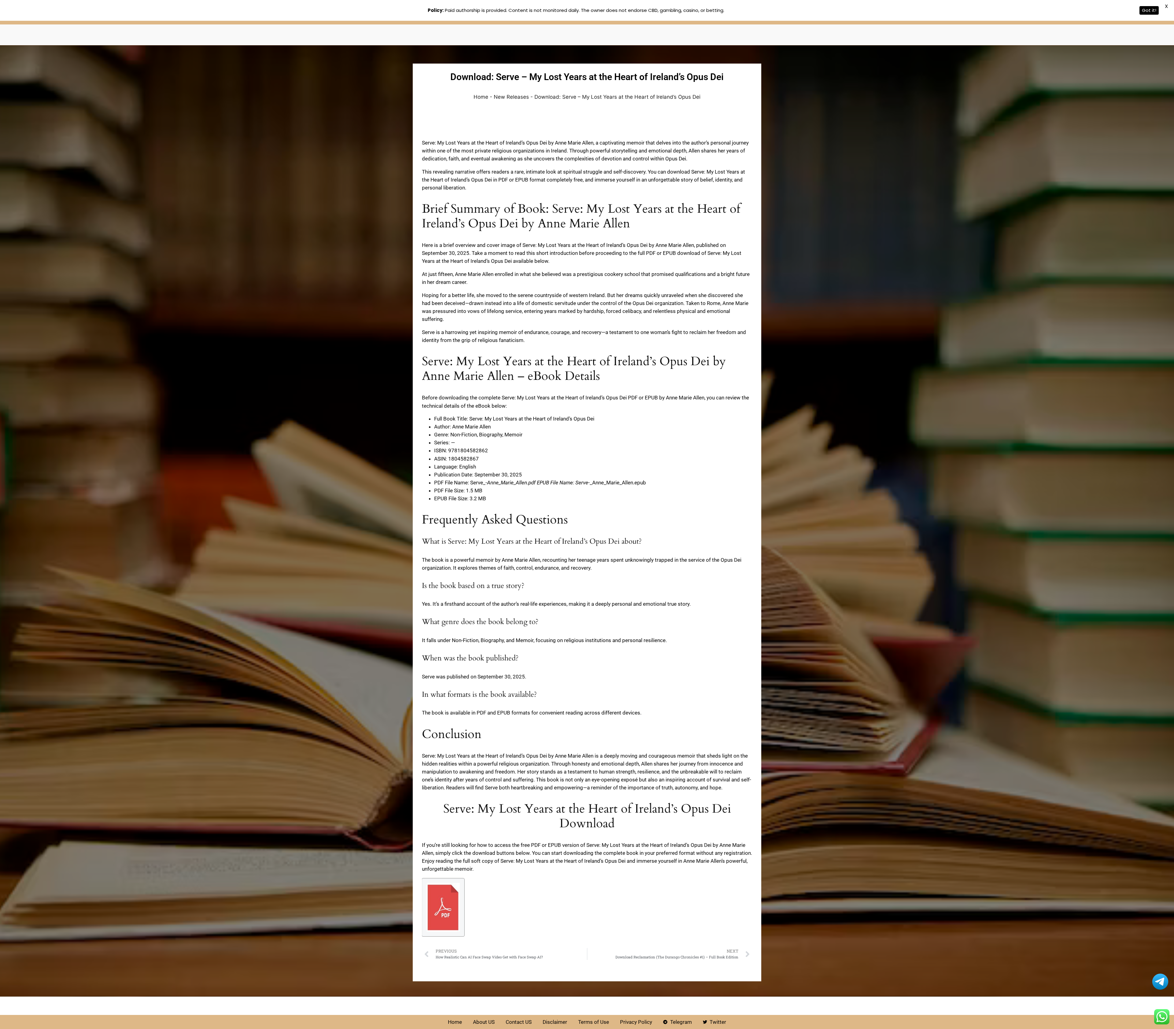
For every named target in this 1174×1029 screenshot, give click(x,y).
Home (481, 97)
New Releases (511, 97)
